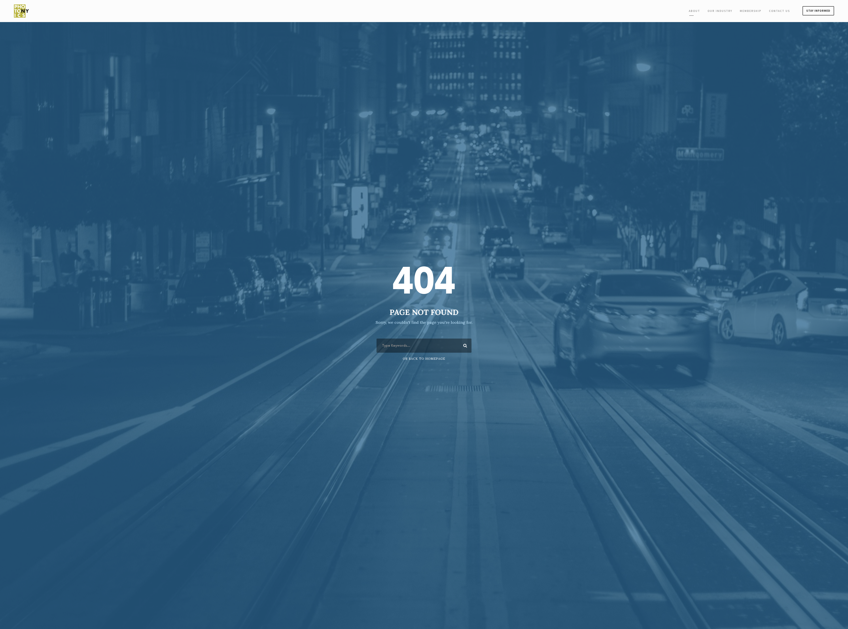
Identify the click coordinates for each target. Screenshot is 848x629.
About (694, 11)
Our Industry (720, 11)
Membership (750, 11)
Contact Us (779, 11)
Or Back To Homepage (424, 359)
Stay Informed (818, 11)
